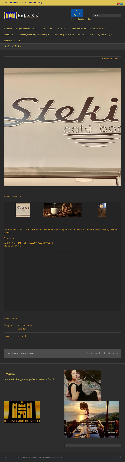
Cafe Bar (22, 328)
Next (117, 58)
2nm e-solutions (59, 457)
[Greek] (121, 3)
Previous (108, 58)
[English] (118, 3)
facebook (22, 336)
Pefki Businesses (25, 325)
